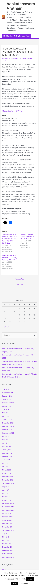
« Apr (4, 327)
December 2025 (8, 393)
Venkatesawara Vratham (21, 6)
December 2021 (7, 476)
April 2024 (5, 416)
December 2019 (7, 523)
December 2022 (8, 453)
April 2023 (5, 443)
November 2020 (8, 507)
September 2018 (8, 557)
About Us (5, 569)
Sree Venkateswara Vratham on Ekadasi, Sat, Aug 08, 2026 (9, 258)
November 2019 (7, 527)
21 (9, 318)
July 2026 (5, 389)
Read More (24, 583)
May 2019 (5, 537)
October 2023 (7, 429)
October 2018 (7, 554)
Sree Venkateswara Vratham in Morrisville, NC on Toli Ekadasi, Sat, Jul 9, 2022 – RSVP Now (10, 238)
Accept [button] (30, 579)
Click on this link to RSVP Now (12, 111)
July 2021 (5, 490)
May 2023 (5, 439)
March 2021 (6, 497)
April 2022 (5, 466)
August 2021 (6, 486)
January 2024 (7, 419)
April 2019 (5, 540)
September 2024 (8, 403)
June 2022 (6, 460)
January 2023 (7, 450)
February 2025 (7, 396)
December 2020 (8, 503)
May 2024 (5, 413)
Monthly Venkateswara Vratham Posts (15, 58)
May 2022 (5, 463)
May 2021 (5, 493)
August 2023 (6, 436)
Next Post (19, 284)
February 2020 (7, 517)
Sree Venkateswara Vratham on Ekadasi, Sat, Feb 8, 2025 (27, 236)
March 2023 (6, 446)
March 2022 (6, 470)
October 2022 (7, 456)
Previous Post (19, 279)
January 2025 (7, 399)
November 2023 (8, 426)
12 (34, 312)
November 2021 (7, 480)
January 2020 (7, 520)
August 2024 (6, 406)
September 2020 (8, 510)
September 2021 (8, 483)
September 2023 (8, 433)
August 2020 (6, 513)
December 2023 (8, 423)
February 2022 (7, 473)
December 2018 (7, 547)
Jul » (8, 327)
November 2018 (7, 550)
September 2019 (8, 530)
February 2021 (7, 500)
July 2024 (5, 409)
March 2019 (6, 544)
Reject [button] (14, 583)
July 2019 (5, 533)
